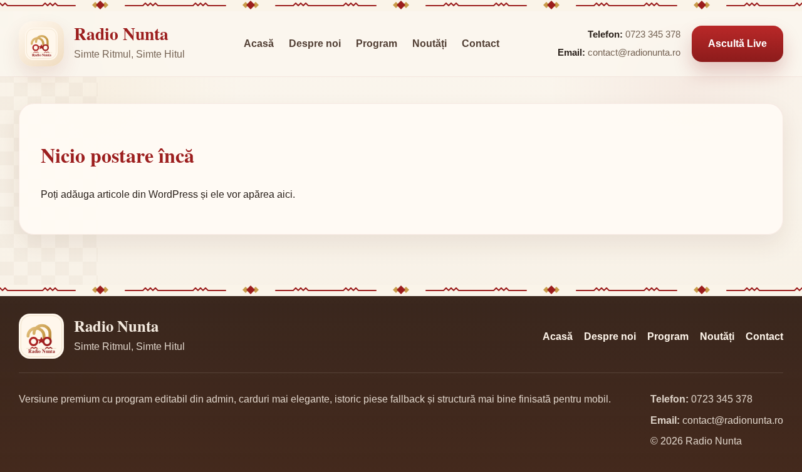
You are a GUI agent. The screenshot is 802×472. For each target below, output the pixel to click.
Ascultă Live (737, 43)
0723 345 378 (652, 34)
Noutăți (429, 43)
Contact (480, 43)
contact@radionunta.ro (634, 53)
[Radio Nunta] (41, 43)
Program (376, 43)
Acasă (259, 43)
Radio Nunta (121, 33)
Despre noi (315, 43)
